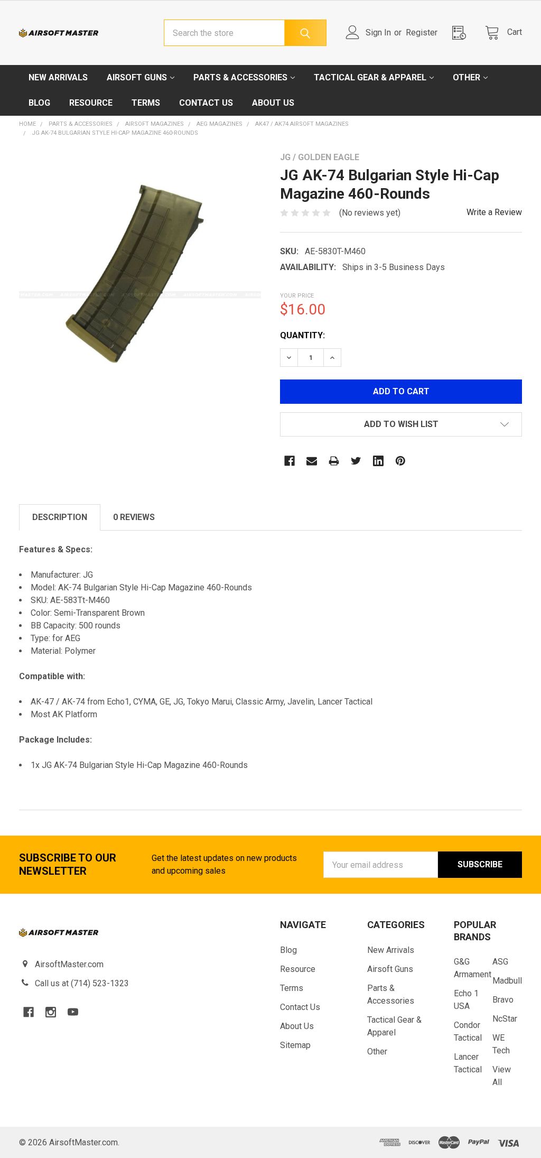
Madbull (507, 981)
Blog (39, 103)
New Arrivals (58, 77)
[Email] (311, 460)
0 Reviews (134, 517)
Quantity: (302, 335)
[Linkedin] (378, 460)
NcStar (504, 1019)
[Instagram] (50, 1012)
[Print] (333, 460)
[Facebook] (289, 460)
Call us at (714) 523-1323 (82, 983)
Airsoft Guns (137, 77)
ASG (500, 962)
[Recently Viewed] (462, 32)
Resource (91, 103)
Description (59, 517)
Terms (146, 103)
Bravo (503, 1000)
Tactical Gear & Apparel (370, 77)
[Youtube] (72, 1012)
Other (466, 77)
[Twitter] (356, 460)
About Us (273, 103)
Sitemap (295, 1045)
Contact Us (206, 103)
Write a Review (494, 212)
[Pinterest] (400, 460)
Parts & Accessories (240, 77)
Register (421, 32)
